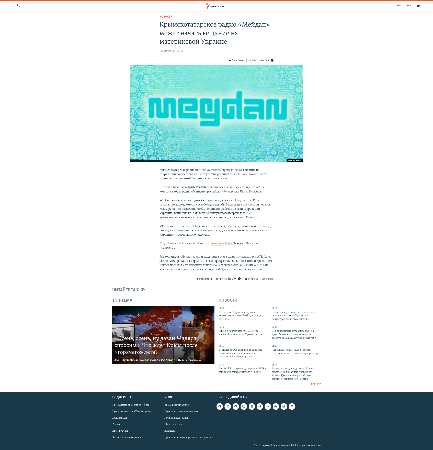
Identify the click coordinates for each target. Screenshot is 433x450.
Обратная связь (173, 424)
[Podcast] (284, 406)
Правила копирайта (176, 418)
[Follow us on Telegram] (260, 406)
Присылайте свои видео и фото (131, 405)
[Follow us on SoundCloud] (268, 406)
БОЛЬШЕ (316, 384)
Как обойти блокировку (126, 437)
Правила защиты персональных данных (188, 437)
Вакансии (170, 431)
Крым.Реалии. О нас (176, 405)
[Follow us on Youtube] (236, 406)
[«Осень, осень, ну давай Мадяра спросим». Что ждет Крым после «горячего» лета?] (163, 335)
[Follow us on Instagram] (244, 406)
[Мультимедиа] (418, 5)
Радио (116, 424)
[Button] (237, 60)
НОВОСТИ (228, 300)
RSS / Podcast (120, 431)
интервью (217, 243)
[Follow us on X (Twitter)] (227, 406)
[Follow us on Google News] (252, 406)
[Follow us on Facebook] (219, 406)
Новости (166, 16)
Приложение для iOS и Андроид (131, 411)
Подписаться (120, 418)
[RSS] (276, 406)
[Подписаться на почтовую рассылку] (292, 406)
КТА (408, 5)
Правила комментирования (181, 411)
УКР (399, 5)
